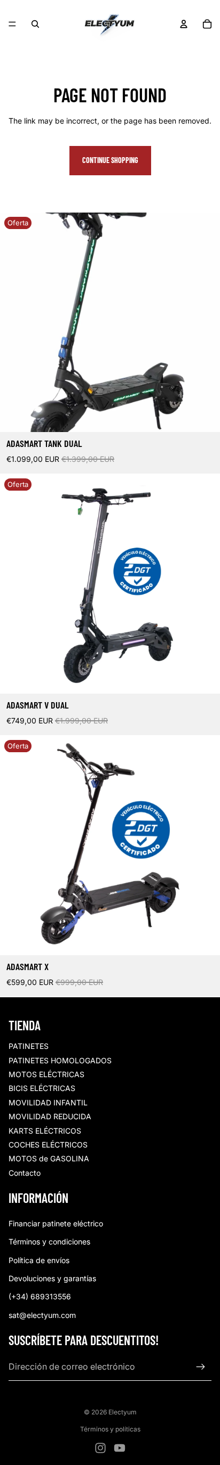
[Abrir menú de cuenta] (183, 24)
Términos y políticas (110, 1429)
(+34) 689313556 (40, 1296)
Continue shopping (110, 160)
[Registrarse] (200, 1367)
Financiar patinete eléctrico (56, 1223)
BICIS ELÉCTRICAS (42, 1088)
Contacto (25, 1172)
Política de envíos (39, 1260)
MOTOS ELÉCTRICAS (46, 1074)
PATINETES (29, 1046)
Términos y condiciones (49, 1241)
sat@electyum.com (42, 1315)
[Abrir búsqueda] (35, 24)
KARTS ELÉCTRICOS (45, 1130)
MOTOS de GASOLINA (49, 1158)
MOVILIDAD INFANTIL (48, 1102)
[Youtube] (119, 1448)
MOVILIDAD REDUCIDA (50, 1116)
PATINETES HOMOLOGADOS (60, 1060)
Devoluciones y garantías (52, 1278)
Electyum (122, 1412)
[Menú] (12, 24)
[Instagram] (100, 1448)
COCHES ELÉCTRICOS (48, 1144)
